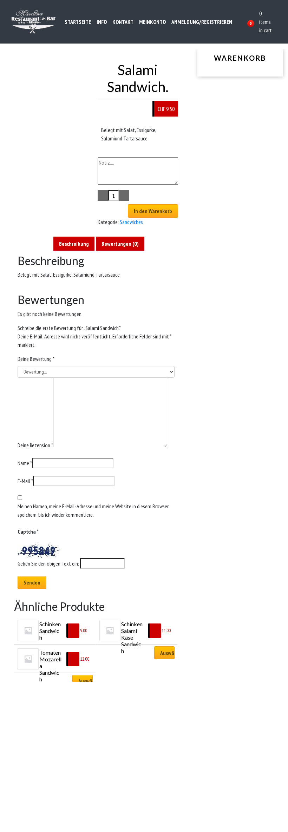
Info (102, 21)
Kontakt (122, 21)
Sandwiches (131, 221)
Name (25, 463)
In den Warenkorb (153, 210)
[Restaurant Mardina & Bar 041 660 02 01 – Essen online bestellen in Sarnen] (33, 22)
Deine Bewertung (36, 358)
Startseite (78, 21)
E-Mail (25, 480)
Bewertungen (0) (120, 243)
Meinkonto (152, 21)
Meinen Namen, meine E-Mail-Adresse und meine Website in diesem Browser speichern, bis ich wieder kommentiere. (93, 510)
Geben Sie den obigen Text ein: (48, 563)
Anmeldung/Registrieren (201, 21)
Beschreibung (74, 243)
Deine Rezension (35, 445)
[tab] (73, 244)
